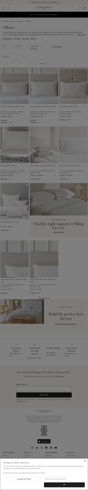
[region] (44, 474)
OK (64, 485)
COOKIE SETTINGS (24, 479)
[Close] (85, 461)
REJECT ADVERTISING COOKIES (55, 479)
